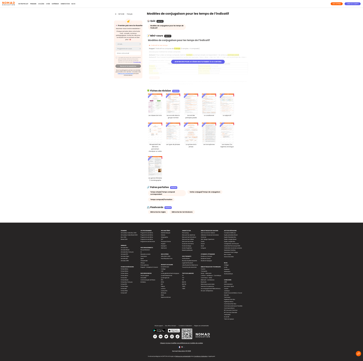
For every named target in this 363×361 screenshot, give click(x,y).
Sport (142, 258)
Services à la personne (207, 286)
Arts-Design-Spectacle (207, 239)
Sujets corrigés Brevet (230, 239)
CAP (162, 271)
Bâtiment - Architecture (207, 280)
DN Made (163, 293)
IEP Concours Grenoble (230, 312)
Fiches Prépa (124, 286)
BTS (162, 280)
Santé (202, 241)
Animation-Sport (229, 286)
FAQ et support (145, 275)
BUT (162, 284)
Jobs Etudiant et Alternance (190, 265)
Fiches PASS (124, 291)
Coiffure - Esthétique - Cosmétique (211, 275)
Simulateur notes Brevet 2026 (129, 235)
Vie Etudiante (186, 258)
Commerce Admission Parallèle (233, 306)
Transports (204, 271)
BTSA (162, 282)
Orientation (65, 4)
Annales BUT (124, 258)
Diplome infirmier (166, 297)
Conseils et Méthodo (230, 233)
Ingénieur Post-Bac (229, 299)
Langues (203, 248)
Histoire (163, 235)
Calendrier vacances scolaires (233, 248)
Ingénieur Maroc (228, 301)
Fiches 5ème (124, 271)
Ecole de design (186, 246)
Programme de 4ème (147, 237)
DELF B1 (184, 282)
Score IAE (226, 317)
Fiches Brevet (124, 280)
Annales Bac (124, 247)
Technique (227, 297)
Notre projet (23, 4)
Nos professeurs (145, 250)
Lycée (48, 4)
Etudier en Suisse (206, 258)
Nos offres (337, 4)
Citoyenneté (144, 260)
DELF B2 (184, 284)
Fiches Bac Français (127, 282)
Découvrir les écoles (187, 241)
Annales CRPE (125, 260)
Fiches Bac (124, 277)
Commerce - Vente (206, 277)
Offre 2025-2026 (165, 256)
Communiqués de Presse (148, 280)
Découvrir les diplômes (188, 235)
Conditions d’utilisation (200, 356)
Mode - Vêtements (206, 273)
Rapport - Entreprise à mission (149, 267)
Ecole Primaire (165, 267)
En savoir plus (137, 62)
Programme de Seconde (148, 241)
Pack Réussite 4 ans (166, 258)
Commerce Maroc (229, 308)
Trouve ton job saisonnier (189, 267)
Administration (228, 284)
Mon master (227, 254)
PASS (162, 295)
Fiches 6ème (124, 269)
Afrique (143, 263)
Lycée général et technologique (170, 273)
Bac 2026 (123, 237)
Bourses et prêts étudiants (189, 260)
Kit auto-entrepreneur (207, 291)
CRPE (225, 282)
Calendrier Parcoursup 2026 (232, 246)
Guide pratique (228, 274)
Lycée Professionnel (166, 275)
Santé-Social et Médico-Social (233, 293)
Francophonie (145, 265)
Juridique (227, 291)
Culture (226, 288)
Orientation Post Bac (230, 250)
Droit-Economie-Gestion (208, 233)
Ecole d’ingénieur (187, 248)
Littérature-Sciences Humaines (210, 235)
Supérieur (55, 4)
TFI (183, 275)
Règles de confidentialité (201, 325)
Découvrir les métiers (188, 239)
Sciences (203, 237)
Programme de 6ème (147, 233)
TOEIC (183, 286)
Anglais (163, 243)
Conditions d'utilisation (185, 325)
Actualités (143, 277)
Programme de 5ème (147, 235)
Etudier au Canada (206, 256)
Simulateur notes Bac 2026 (128, 233)
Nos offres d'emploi (170, 325)
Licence (163, 288)
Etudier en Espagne (206, 260)
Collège (41, 4)
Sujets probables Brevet (230, 235)
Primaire (33, 4)
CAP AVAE (121, 14)
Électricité (203, 282)
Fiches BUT (124, 288)
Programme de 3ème (147, 239)
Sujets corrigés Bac (229, 241)
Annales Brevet (125, 250)
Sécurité (226, 295)
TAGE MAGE (227, 314)
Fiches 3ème (124, 275)
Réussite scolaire (145, 254)
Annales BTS (124, 254)
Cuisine (203, 269)
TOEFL (183, 288)
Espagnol (163, 246)
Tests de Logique (229, 319)
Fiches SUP (124, 293)
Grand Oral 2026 (229, 256)
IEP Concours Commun (230, 310)
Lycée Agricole (165, 277)
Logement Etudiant (187, 263)
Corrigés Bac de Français (231, 243)
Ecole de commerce (188, 243)
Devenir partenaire (187, 250)
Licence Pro (164, 291)
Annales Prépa (125, 256)
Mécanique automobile (207, 284)
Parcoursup (185, 233)
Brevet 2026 (124, 239)
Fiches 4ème (124, 273)
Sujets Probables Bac (230, 237)
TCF (183, 277)
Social (203, 243)
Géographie (164, 237)
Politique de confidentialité (125, 73)
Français (129, 14)
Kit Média (143, 282)
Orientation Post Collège (231, 252)
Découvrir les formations (189, 237)
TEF (183, 280)
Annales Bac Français (127, 252)
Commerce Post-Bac (230, 304)
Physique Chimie (166, 241)
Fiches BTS (124, 284)
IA (141, 252)
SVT (162, 239)
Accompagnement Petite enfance (210, 288)
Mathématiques (165, 233)
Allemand (164, 248)
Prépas (163, 286)
